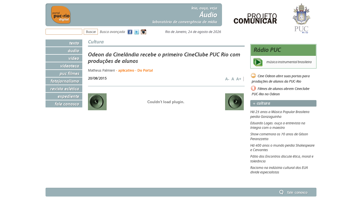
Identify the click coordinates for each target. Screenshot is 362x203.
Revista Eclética (64, 88)
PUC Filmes (69, 73)
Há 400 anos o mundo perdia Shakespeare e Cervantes (282, 148)
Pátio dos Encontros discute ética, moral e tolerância (281, 159)
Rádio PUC (267, 50)
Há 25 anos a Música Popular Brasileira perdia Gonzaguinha (279, 114)
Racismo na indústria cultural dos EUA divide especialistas (279, 170)
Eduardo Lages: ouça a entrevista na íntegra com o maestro (277, 125)
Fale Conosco (67, 103)
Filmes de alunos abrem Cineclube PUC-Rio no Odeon (280, 91)
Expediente (68, 96)
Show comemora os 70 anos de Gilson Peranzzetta (279, 136)
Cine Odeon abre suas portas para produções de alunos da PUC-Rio (281, 79)
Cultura (96, 41)
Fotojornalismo (65, 80)
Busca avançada (112, 32)
